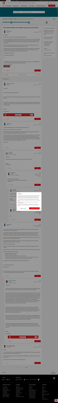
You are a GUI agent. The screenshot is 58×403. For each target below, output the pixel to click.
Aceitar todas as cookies (34, 208)
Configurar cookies (23, 208)
